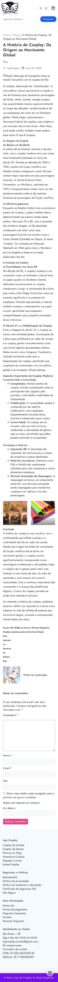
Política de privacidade (16, 881)
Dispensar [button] (48, 977)
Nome (7, 755)
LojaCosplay (13, 68)
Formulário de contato (15, 949)
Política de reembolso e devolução (22, 885)
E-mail (7, 768)
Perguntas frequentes (14, 913)
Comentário (10, 715)
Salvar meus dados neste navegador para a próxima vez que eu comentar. (28, 795)
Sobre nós (8, 905)
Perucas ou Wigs (12, 853)
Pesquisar (48, 19)
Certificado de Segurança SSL (19, 889)
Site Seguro (9, 892)
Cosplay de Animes (13, 845)
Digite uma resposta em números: (21, 802)
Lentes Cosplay (11, 864)
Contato (7, 917)
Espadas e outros (12, 860)
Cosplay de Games (13, 849)
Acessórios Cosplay (13, 856)
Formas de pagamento (15, 909)
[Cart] (53, 8)
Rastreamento (10, 877)
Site (5, 781)
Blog (5, 61)
